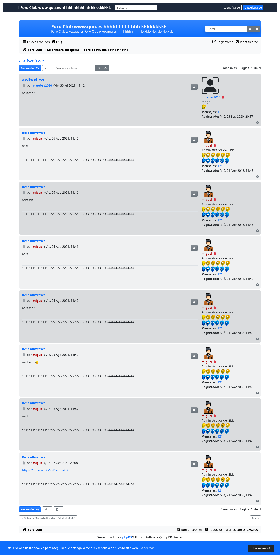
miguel (207, 145)
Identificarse (232, 7)
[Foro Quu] (35, 29)
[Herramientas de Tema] (47, 68)
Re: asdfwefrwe (33, 133)
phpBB (127, 537)
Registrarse (254, 7)
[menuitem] (35, 42)
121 (220, 166)
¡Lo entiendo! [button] (261, 548)
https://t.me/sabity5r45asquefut (45, 470)
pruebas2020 (211, 97)
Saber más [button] (147, 548)
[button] (59, 509)
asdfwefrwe (31, 60)
